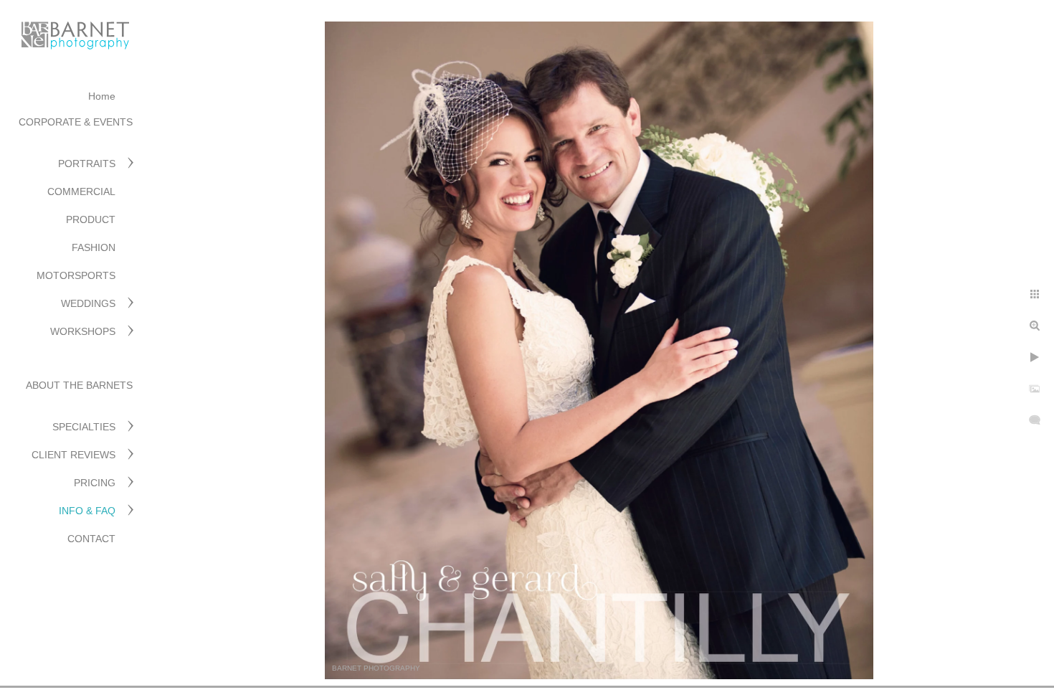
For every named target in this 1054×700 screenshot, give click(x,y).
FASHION (93, 247)
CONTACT (91, 538)
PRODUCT (90, 219)
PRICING (94, 482)
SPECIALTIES (83, 426)
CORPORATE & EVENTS (76, 122)
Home (101, 96)
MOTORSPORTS (76, 275)
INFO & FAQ (87, 510)
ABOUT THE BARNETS (79, 385)
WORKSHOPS (82, 331)
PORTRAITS (86, 163)
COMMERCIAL (81, 191)
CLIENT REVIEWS (73, 454)
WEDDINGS (88, 303)
